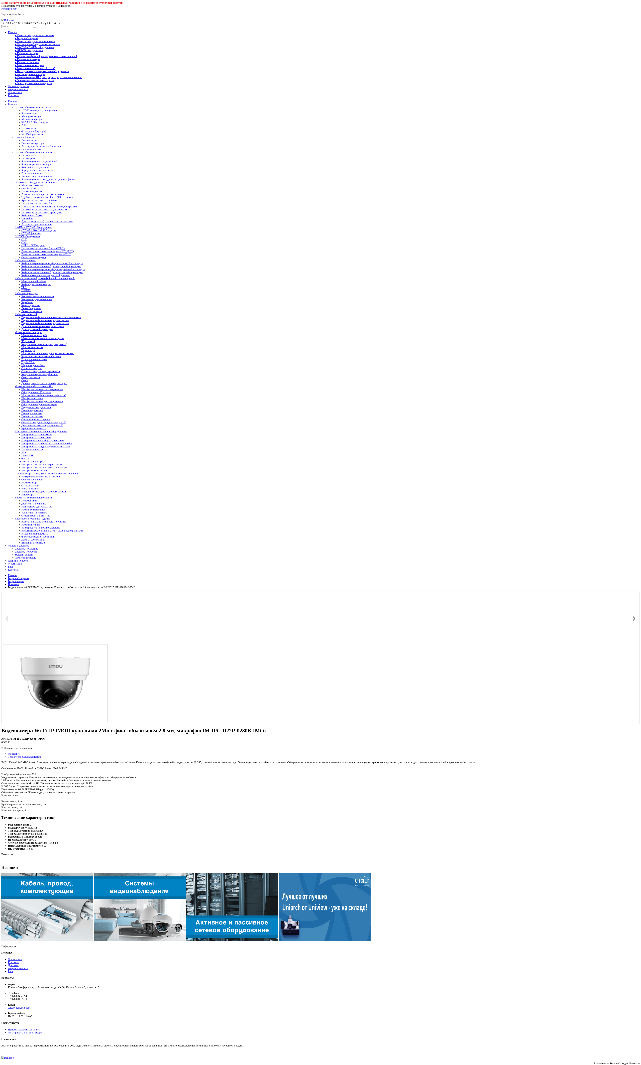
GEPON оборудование (27, 236)
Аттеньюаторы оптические (36, 224)
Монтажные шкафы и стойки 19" (34, 386)
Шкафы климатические (34, 470)
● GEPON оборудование (29, 50)
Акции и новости (18, 89)
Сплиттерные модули (33, 257)
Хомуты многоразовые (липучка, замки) (44, 344)
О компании (15, 92)
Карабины (27, 302)
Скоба (24, 380)
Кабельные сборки (32, 215)
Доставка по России (26, 551)
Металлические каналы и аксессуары (42, 338)
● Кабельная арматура (27, 59)
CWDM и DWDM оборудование (33, 227)
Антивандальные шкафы (29, 461)
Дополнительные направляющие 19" (42, 425)
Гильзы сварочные (31, 191)
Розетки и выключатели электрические (43, 521)
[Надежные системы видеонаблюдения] (325, 940)
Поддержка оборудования (36, 407)
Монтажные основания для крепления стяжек (47, 353)
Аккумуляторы (29, 482)
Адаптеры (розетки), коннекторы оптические (47, 221)
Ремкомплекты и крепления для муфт (42, 194)
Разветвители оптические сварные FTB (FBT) (47, 251)
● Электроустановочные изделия (33, 83)
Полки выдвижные (32, 410)
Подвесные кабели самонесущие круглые (45, 320)
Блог (10, 566)
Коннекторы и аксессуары (36, 164)
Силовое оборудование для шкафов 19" (43, 422)
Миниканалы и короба (34, 335)
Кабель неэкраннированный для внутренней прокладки (53, 269)
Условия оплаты (24, 554)
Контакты (13, 95)
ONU (24, 242)
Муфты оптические (32, 185)
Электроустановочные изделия (32, 518)
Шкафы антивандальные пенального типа (45, 467)
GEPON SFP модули (33, 245)
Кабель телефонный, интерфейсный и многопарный (45, 278)
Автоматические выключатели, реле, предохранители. (52, 530)
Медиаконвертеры (31, 119)
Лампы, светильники (33, 539)
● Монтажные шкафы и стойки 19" (35, 68)
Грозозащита (28, 128)
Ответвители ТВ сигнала (35, 515)
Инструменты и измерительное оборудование (41, 431)
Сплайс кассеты (30, 188)
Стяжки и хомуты (31, 368)
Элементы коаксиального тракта (33, 497)
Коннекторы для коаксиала (36, 506)
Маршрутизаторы (31, 116)
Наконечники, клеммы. (34, 533)
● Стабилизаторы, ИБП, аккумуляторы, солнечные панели (48, 77)
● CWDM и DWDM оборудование (34, 47)
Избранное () (9, 8)
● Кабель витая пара (26, 53)
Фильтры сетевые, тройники (37, 536)
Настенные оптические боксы (38, 203)
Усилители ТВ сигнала (34, 512)
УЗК (23, 452)
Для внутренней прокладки (37, 329)
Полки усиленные (31, 413)
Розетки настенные (32, 173)
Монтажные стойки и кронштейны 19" (43, 395)
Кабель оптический (26, 314)
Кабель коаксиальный (33, 509)
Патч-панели (28, 155)
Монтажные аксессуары (28, 332)
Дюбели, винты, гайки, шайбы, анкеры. (44, 383)
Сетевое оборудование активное (33, 107)
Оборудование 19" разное (36, 392)
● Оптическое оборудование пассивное (37, 44)
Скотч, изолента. (30, 377)
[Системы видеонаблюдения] (140, 940)
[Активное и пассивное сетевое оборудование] (232, 940)
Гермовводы (28, 350)
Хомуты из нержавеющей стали (39, 374)
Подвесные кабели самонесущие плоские (45, 323)
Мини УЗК (27, 455)
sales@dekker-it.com (19, 1007)
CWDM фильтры (31, 233)
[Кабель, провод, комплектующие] (47, 940)
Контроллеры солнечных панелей (40, 476)
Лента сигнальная (31, 311)
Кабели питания (30, 524)
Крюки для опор (30, 305)
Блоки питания (30, 488)
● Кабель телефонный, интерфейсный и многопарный (46, 56)
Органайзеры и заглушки (35, 419)
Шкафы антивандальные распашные (42, 464)
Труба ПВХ (28, 362)
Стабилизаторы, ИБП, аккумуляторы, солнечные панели (47, 473)
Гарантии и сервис (25, 557)
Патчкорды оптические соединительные (44, 209)
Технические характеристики (25, 756)
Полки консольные (32, 416)
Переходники (29, 500)
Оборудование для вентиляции (39, 404)
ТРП (24, 287)
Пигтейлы (27, 218)
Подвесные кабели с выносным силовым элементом (51, 317)
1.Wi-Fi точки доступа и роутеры (40, 110)
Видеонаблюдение (25, 137)
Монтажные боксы (32, 347)
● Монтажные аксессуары (29, 65)
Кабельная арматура (26, 293)
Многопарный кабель (33, 281)
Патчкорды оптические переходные (41, 212)
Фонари (25, 458)
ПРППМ (26, 290)
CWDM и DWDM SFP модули (38, 230)
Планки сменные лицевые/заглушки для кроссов (49, 206)
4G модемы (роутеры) (33, 131)
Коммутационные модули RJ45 (39, 161)
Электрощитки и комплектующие (40, 527)
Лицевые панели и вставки (36, 176)
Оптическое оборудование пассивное (36, 182)
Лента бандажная (31, 308)
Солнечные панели (32, 479)
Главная (12, 101)
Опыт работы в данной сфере (25, 1032)
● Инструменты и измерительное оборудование (42, 71)
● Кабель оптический (27, 62)
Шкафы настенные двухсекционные (42, 401)
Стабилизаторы (30, 485)
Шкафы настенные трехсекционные (42, 389)
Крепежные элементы (33, 428)
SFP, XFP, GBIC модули (34, 122)
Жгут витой (28, 341)
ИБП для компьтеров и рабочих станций (44, 491)
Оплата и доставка (18, 86)
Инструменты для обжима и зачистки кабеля (46, 443)
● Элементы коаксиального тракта (34, 80)
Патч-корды (28, 158)
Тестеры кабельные (32, 449)
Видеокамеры (29, 140)
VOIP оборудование (32, 134)
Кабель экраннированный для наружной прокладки (51, 266)
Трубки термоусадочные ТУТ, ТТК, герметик (47, 197)
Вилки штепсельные (33, 542)
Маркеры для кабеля (33, 365)
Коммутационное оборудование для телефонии (48, 179)
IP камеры (13, 584)
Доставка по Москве (26, 548)
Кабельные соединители (35, 167)
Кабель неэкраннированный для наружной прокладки (52, 263)
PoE (23, 125)
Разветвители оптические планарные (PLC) (46, 254)
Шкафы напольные (32, 398)
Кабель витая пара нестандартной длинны (45, 275)
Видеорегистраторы (32, 143)
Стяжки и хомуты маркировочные (40, 371)
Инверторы (27, 494)
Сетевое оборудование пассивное (34, 152)
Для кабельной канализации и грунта (42, 326)
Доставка (13, 965)
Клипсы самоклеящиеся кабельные (41, 356)
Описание (14, 753)
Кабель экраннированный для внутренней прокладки (52, 272)
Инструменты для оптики (36, 437)
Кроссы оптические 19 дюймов (39, 200)
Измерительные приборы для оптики (42, 440)
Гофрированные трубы (34, 359)
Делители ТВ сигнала (33, 503)
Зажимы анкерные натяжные (37, 296)
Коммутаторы (29, 113)
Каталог (12, 32)
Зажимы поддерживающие (36, 299)
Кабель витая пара (25, 260)
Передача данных (31, 149)
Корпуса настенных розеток (37, 170)
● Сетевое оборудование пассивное (35, 41)
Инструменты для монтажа (36, 434)
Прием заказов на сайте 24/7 (24, 1029)
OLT (24, 239)
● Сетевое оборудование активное (34, 35)
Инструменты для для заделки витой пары (45, 446)
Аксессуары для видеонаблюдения (41, 146)
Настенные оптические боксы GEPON (43, 248)
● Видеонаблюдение (26, 38)
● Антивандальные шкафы (30, 74)
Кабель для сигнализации (36, 284)
